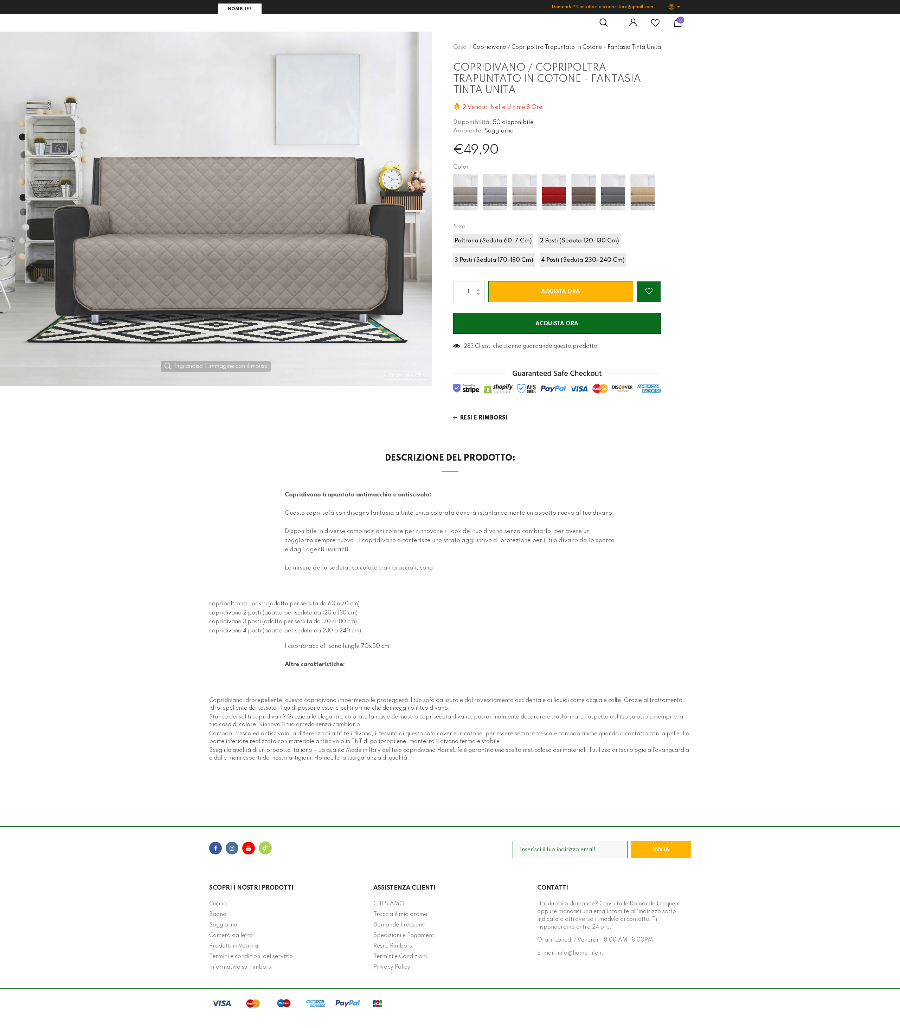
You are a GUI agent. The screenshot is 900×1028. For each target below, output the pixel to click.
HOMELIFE (240, 9)
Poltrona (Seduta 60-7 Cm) (493, 241)
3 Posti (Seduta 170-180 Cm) (494, 260)
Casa (460, 47)
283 (469, 346)
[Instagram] (232, 848)
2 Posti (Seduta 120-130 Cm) (579, 241)
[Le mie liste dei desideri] (655, 25)
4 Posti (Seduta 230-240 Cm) (583, 260)
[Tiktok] (265, 848)
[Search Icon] (607, 23)
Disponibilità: (472, 122)
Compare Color (405, 375)
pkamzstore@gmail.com (628, 7)
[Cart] (678, 25)
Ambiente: (468, 131)
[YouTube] (248, 848)
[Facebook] (215, 848)
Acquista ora (556, 324)
